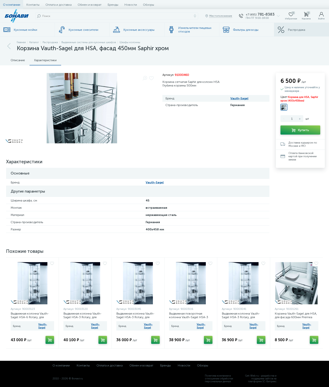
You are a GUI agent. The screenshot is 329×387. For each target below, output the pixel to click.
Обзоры (148, 4)
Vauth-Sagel (239, 98)
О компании (11, 4)
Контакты (32, 4)
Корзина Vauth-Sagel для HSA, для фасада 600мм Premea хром (296, 317)
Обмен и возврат (89, 4)
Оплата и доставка (59, 4)
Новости (130, 4)
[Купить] (50, 340)
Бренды (113, 4)
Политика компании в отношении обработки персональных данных (219, 378)
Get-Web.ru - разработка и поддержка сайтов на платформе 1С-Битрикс (260, 378)
